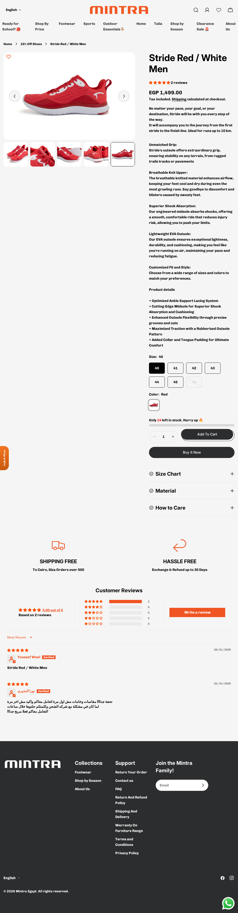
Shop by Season (177, 26)
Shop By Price (42, 26)
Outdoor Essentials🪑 (114, 26)
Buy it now (192, 452)
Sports (89, 24)
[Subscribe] (203, 785)
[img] (17, 650)
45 (175, 382)
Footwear (67, 24)
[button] (13, 10)
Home (141, 24)
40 (157, 368)
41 (175, 368)
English (9, 878)
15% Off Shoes (31, 44)
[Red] (154, 405)
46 (197, 384)
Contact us (124, 781)
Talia (158, 24)
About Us (231, 26)
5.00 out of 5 (53, 610)
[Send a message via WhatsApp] (228, 903)
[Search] (196, 10)
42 (194, 368)
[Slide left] (14, 96)
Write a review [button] (197, 612)
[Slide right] (123, 96)
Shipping (179, 99)
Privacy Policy (127, 853)
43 (213, 368)
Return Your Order (131, 772)
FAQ (118, 789)
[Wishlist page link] (218, 10)
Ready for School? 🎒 (11, 26)
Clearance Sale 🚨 (205, 26)
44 (157, 382)
